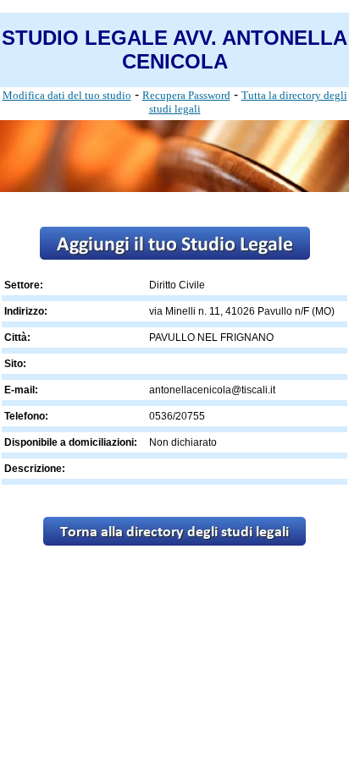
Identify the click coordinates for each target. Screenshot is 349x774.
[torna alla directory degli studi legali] (174, 541)
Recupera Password (186, 95)
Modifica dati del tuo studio (67, 95)
